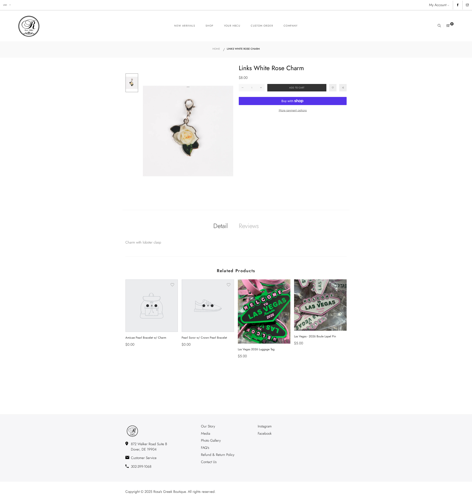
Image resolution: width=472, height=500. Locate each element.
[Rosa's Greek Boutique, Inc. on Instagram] (467, 5)
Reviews (249, 225)
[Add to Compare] (343, 87)
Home (216, 49)
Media (205, 433)
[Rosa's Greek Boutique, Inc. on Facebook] (457, 5)
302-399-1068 (141, 466)
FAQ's (205, 447)
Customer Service (144, 457)
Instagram (265, 426)
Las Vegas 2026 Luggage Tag (256, 349)
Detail (220, 225)
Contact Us (209, 461)
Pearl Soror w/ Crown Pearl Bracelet (204, 337)
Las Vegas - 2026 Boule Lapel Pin (315, 336)
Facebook (265, 433)
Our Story (208, 426)
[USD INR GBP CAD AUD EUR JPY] (7, 5)
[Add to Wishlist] (332, 87)
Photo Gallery (211, 440)
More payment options (293, 110)
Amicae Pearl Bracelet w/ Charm (145, 337)
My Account (437, 4)
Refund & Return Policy (217, 454)
